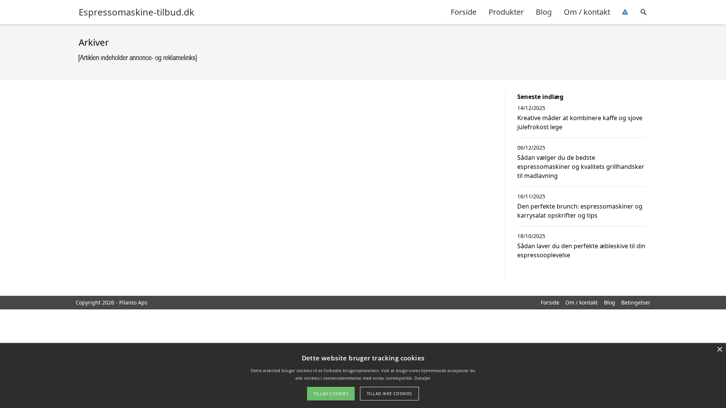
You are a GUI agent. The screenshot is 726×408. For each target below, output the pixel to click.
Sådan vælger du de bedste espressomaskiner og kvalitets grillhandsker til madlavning (580, 166)
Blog (544, 12)
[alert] (363, 375)
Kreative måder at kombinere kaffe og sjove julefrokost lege (579, 122)
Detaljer (422, 378)
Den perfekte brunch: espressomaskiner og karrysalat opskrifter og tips (579, 210)
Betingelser (635, 302)
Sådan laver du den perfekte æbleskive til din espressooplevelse (581, 250)
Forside (463, 12)
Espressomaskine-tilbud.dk (136, 12)
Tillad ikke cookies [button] (389, 393)
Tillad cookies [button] (330, 393)
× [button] (719, 349)
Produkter (506, 12)
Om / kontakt (587, 12)
